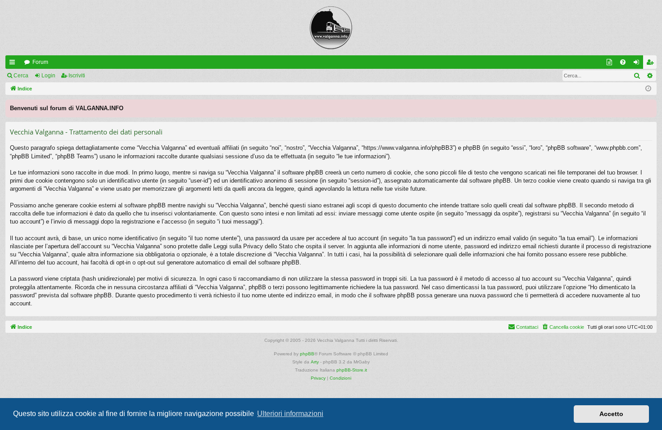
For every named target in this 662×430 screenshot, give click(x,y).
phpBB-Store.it (351, 369)
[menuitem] (623, 62)
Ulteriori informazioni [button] (290, 413)
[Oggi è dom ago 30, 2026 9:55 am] (648, 89)
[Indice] (331, 27)
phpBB (307, 353)
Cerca (21, 75)
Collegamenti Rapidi (14, 64)
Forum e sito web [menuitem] (611, 64)
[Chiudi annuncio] (649, 106)
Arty (315, 361)
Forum (40, 62)
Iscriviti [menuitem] (652, 64)
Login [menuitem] (638, 64)
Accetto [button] (611, 413)
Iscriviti (76, 75)
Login (48, 75)
